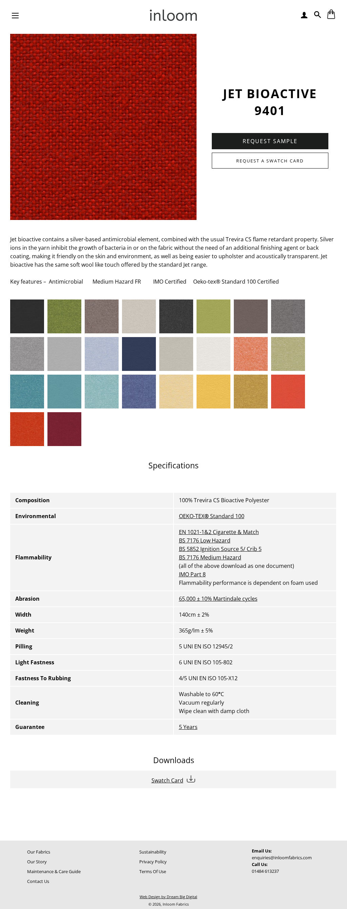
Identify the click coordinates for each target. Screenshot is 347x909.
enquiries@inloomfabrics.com (282, 858)
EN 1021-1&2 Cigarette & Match (219, 532)
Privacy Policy (153, 862)
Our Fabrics (38, 852)
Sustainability (152, 852)
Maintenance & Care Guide (54, 871)
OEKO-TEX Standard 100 (211, 516)
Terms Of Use (152, 871)
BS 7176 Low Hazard (204, 540)
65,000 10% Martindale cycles (218, 598)
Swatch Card (167, 780)
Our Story (37, 862)
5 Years (188, 727)
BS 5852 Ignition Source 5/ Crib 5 (220, 549)
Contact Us (38, 881)
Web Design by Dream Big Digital (168, 896)
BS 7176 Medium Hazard (210, 557)
